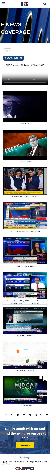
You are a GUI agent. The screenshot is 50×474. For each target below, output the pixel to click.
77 (47, 415)
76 (41, 415)
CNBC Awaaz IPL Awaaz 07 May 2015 (25, 65)
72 (18, 415)
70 (6, 415)
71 (12, 415)
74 (30, 415)
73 (24, 415)
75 (36, 415)
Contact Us (25, 445)
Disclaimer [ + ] (25, 458)
